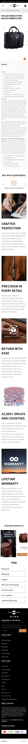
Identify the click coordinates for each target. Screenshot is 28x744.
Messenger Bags (6, 640)
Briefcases (4, 643)
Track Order (4, 666)
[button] (2, 5)
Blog (2, 686)
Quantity (4, 64)
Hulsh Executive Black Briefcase (12, 10)
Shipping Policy (5, 692)
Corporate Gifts (5, 669)
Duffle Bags (4, 650)
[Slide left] (10, 59)
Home (3, 10)
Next (25, 185)
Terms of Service (6, 696)
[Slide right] (17, 59)
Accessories (4, 656)
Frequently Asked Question (9, 699)
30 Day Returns (5, 679)
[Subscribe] (23, 630)
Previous (3, 185)
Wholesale (4, 673)
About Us (4, 689)
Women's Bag (5, 653)
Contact (3, 682)
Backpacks (4, 647)
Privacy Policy (5, 676)
